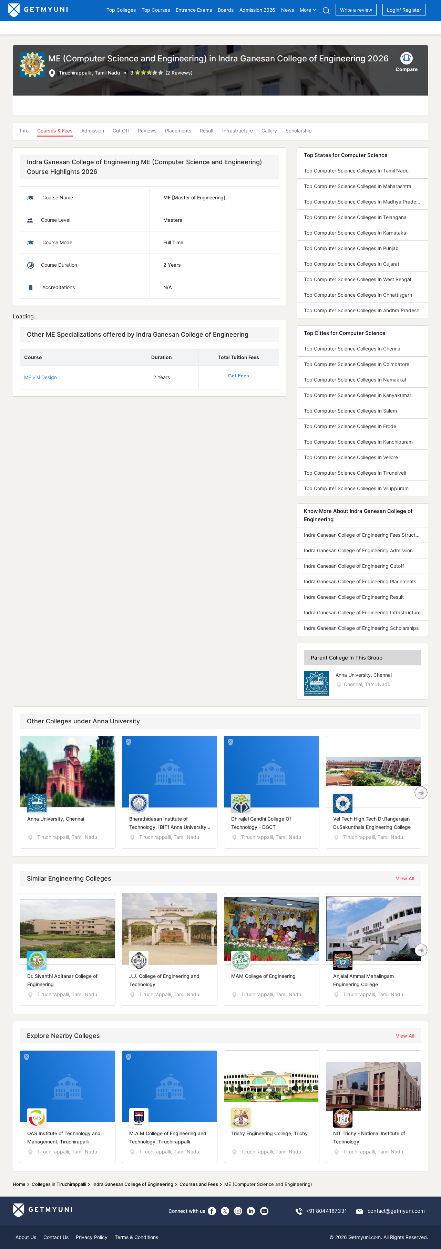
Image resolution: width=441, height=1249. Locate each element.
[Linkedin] (251, 1211)
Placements (178, 130)
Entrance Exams (194, 10)
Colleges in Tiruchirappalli (59, 1184)
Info (24, 130)
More (305, 10)
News (287, 10)
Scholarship (299, 130)
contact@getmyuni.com (396, 1211)
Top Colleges (121, 10)
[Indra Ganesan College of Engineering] (34, 65)
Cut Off (121, 130)
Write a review (356, 10)
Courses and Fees (199, 1184)
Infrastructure (237, 130)
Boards (226, 10)
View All (405, 878)
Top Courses (156, 10)
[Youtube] (264, 1211)
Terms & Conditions (136, 1237)
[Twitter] (225, 1211)
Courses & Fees (55, 130)
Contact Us (56, 1237)
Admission (92, 130)
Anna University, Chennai (364, 675)
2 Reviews (179, 73)
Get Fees (238, 375)
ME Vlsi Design (40, 377)
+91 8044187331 (326, 1211)
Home (19, 1184)
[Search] (326, 10)
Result (207, 130)
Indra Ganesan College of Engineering (132, 1184)
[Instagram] (238, 1211)
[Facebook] (212, 1211)
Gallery (269, 130)
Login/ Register (404, 10)
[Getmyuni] (38, 10)
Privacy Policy (91, 1237)
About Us (26, 1237)
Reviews (147, 130)
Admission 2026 (257, 10)
